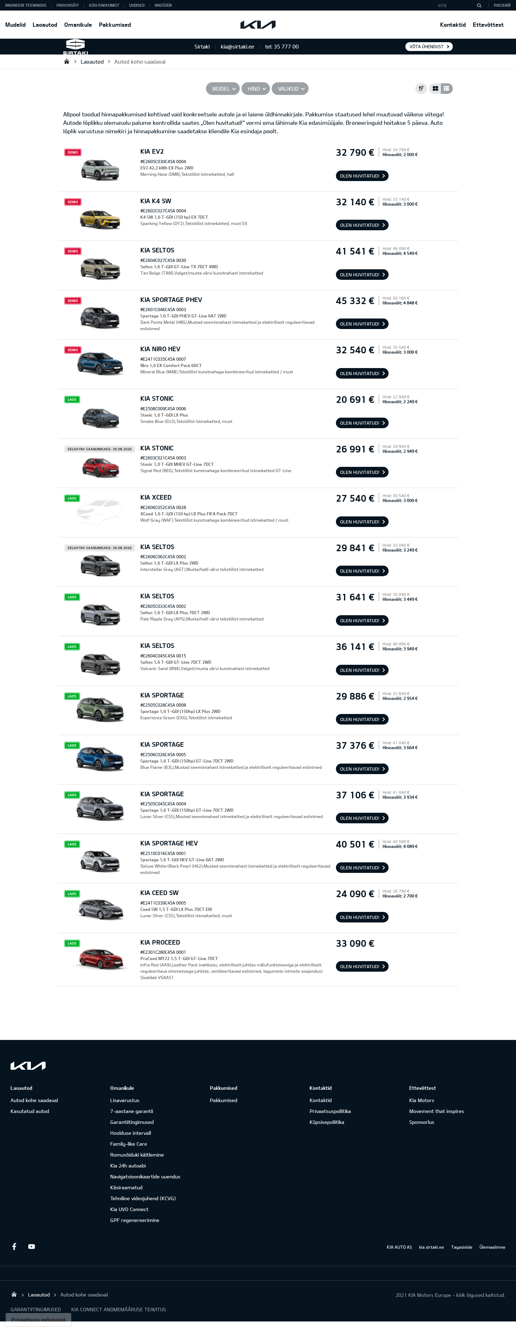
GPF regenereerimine (134, 1220)
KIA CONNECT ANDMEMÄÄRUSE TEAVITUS (118, 1309)
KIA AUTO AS (399, 1246)
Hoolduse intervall (130, 1133)
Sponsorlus (421, 1122)
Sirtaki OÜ (66, 61)
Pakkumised (115, 24)
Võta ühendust (427, 46)
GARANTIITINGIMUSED (36, 1309)
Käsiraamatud (126, 1187)
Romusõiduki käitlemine (137, 1155)
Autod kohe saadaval (139, 61)
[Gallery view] (435, 88)
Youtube (31, 1246)
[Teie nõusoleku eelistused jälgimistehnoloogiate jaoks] (38, 1319)
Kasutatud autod (30, 1111)
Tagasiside (461, 1246)
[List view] (447, 88)
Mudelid (15, 24)
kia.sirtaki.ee (431, 1246)
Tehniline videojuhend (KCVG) (143, 1198)
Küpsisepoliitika (327, 1122)
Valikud (288, 88)
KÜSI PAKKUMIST (104, 5)
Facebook (14, 1246)
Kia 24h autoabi (128, 1166)
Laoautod (45, 24)
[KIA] (258, 25)
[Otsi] (479, 5)
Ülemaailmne (492, 1246)
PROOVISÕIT (68, 5)
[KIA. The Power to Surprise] (28, 1065)
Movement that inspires (436, 1111)
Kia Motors (421, 1100)
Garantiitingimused (132, 1122)
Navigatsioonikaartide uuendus (145, 1176)
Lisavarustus (124, 1100)
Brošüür (163, 5)
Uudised (137, 5)
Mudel (221, 88)
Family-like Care (128, 1144)
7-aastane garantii (131, 1111)
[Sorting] (421, 88)
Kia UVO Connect (129, 1209)
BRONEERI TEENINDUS (25, 5)
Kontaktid (453, 24)
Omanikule (78, 24)
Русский (502, 5)
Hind (254, 88)
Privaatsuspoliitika (330, 1111)
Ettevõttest (488, 24)
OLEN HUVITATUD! (359, 176)
